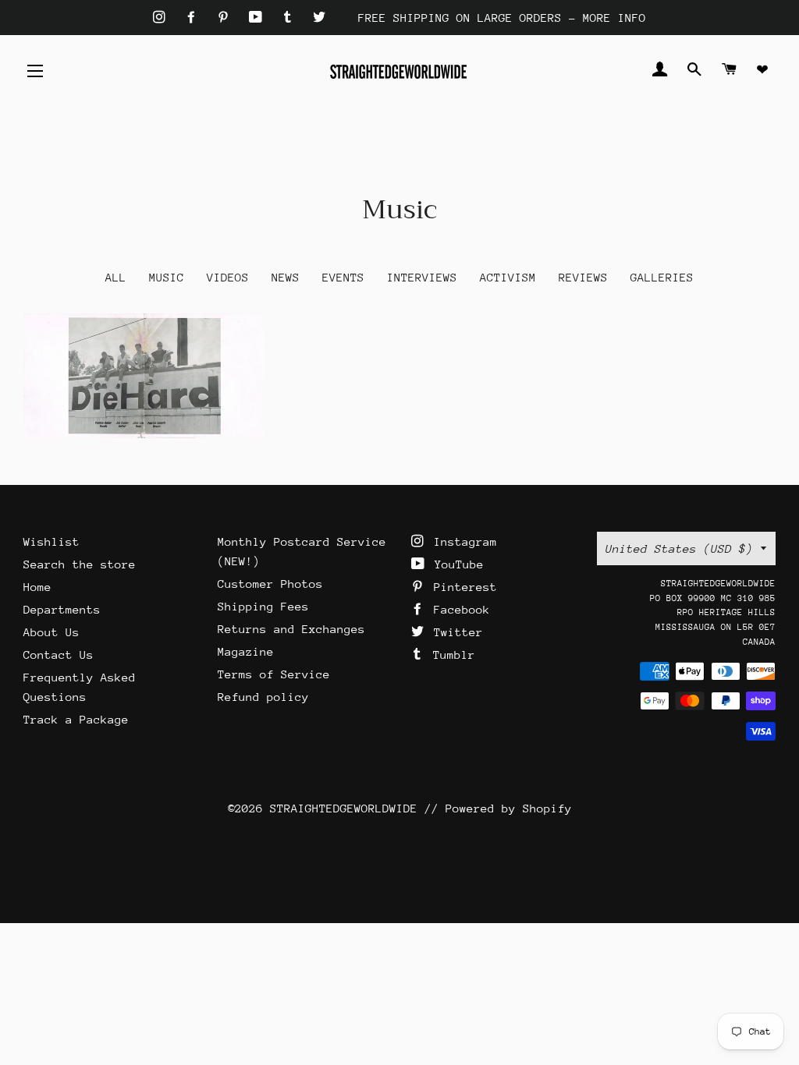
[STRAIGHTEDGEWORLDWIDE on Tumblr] (291, 17)
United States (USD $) (679, 548)
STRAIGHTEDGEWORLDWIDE (343, 808)
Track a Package (76, 719)
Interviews (422, 277)
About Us (51, 632)
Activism (508, 277)
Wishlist (51, 541)
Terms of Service (274, 674)
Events (343, 277)
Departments (62, 609)
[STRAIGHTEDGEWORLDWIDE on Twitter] (319, 17)
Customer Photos (270, 583)
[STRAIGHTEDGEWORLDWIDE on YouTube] (259, 17)
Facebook (458, 609)
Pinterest (462, 586)
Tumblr (450, 654)
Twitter (455, 632)
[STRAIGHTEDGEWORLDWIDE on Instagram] (162, 17)
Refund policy (263, 696)
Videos (228, 277)
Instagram (462, 541)
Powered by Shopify (509, 808)
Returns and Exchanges (291, 628)
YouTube (456, 564)
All (115, 277)
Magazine (246, 651)
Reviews (583, 277)
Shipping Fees (263, 606)
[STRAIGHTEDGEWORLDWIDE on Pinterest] (226, 17)
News (286, 277)
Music (166, 277)
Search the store (79, 564)
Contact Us (58, 654)
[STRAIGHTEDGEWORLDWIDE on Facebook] (194, 17)
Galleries (662, 277)
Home (37, 586)
